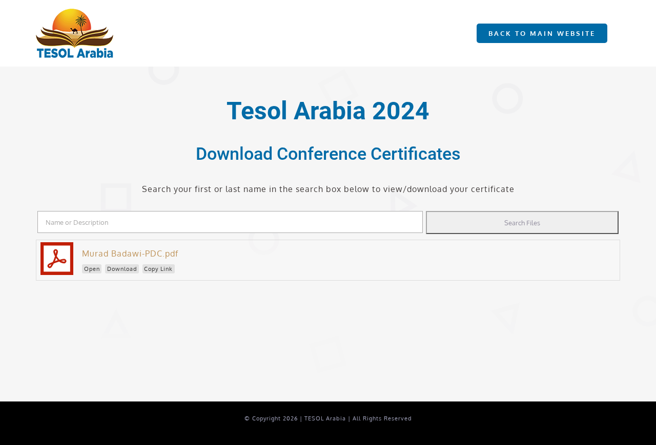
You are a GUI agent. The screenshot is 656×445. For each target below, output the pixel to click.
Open (92, 268)
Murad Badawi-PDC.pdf (130, 253)
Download (122, 268)
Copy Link (158, 268)
